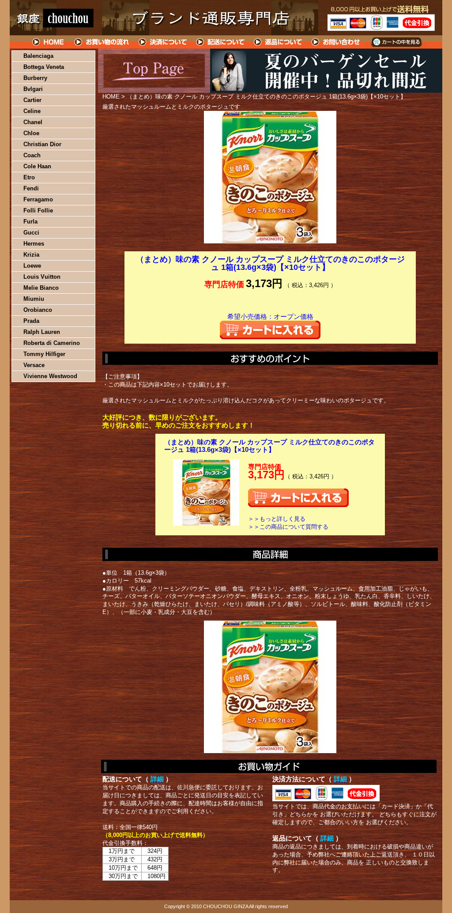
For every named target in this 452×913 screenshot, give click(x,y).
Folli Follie (38, 210)
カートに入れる (270, 330)
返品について (278, 42)
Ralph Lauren (41, 332)
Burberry (35, 78)
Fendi (31, 188)
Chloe (31, 133)
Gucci (31, 232)
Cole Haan (37, 166)
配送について (220, 42)
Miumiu (33, 298)
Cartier (32, 100)
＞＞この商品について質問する (288, 526)
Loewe (32, 265)
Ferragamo (38, 199)
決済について (163, 42)
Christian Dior (42, 144)
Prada (31, 321)
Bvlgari (33, 89)
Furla (30, 221)
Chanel (32, 122)
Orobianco (37, 310)
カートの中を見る (396, 42)
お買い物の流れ (101, 42)
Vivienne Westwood (50, 376)
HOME (48, 42)
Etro (29, 177)
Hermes (33, 243)
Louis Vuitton (41, 276)
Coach (32, 155)
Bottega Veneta (43, 67)
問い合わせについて (336, 42)
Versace (34, 365)
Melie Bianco (41, 287)
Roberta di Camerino (51, 343)
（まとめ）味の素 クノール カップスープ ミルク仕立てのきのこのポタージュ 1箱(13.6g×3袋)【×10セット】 (269, 446)
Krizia (31, 254)
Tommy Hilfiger (44, 354)
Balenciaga (38, 56)
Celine (32, 111)
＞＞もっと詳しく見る (276, 518)
